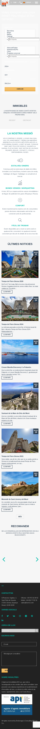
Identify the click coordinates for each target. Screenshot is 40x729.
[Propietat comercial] (20, 53)
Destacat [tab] (27, 120)
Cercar (20, 89)
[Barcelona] (20, 31)
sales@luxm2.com (27, 603)
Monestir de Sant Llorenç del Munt (15, 499)
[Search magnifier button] (36, 630)
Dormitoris (10, 70)
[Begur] (20, 33)
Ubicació (8, 28)
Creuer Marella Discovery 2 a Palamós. (16, 367)
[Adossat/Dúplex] (20, 48)
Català (28, 2)
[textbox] (24, 39)
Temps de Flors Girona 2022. (13, 456)
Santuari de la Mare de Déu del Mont (15, 413)
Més (20, 516)
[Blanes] (20, 34)
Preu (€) (8, 79)
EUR (15, 2)
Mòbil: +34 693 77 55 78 (29, 600)
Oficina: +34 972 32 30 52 (29, 598)
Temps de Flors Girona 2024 (12, 324)
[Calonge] (20, 36)
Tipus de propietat (13, 45)
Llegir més (7, 291)
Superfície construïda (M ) (16, 62)
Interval (33, 62)
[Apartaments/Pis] (20, 49)
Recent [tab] (12, 120)
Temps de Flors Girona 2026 (12, 281)
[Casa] (20, 51)
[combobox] (20, 39)
